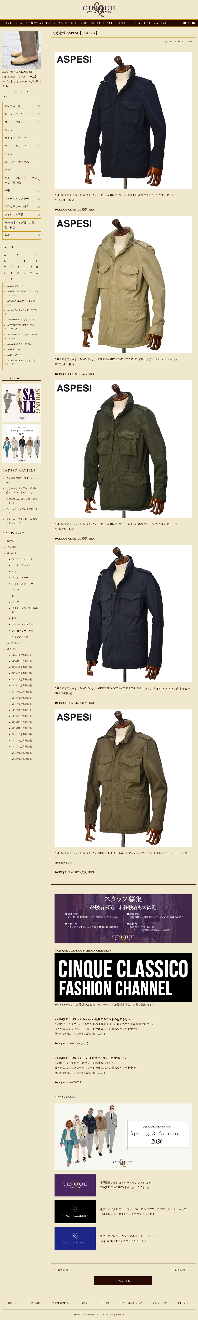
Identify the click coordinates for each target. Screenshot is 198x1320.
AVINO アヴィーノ (16, 355)
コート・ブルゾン (21, 565)
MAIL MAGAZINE (157, 23)
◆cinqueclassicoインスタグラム (73, 1043)
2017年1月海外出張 (22, 710)
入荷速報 (11, 547)
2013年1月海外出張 (22, 752)
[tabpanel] (21, 60)
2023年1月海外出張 (22, 679)
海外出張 (11, 649)
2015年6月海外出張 (22, 722)
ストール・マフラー (22, 624)
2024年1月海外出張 (22, 667)
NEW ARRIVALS (43, 23)
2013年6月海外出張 (22, 746)
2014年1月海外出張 (22, 740)
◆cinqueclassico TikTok (68, 1082)
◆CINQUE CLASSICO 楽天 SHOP (75, 209)
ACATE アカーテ (15, 286)
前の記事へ (182, 1270)
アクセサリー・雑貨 (22, 630)
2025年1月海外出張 (22, 655)
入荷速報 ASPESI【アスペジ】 (75, 33)
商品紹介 (11, 553)
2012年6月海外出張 (22, 758)
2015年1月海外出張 (22, 728)
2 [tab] (22, 92)
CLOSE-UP (33, 1303)
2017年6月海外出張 (22, 704)
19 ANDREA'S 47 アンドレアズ (22, 319)
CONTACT (160, 1303)
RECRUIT (184, 1303)
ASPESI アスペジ (15, 349)
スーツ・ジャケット (22, 559)
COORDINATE (102, 23)
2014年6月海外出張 (22, 734)
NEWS (10, 541)
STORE (122, 23)
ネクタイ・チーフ (21, 577)
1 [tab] (16, 92)
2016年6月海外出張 (22, 716)
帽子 (14, 618)
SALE (63, 23)
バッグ (15, 602)
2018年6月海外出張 (22, 691)
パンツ (15, 589)
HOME (7, 23)
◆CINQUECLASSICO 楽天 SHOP (75, 703)
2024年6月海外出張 (22, 661)
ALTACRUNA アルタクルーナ (21, 344)
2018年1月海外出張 (22, 698)
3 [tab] (27, 92)
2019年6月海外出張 (22, 685)
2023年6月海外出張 (22, 673)
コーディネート (15, 642)
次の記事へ (65, 1270)
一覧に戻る (123, 1280)
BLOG (191, 41)
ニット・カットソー (22, 583)
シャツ (15, 571)
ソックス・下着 (20, 636)
